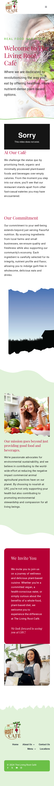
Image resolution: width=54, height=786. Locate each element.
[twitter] (12, 768)
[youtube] (17, 768)
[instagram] (21, 768)
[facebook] (8, 768)
